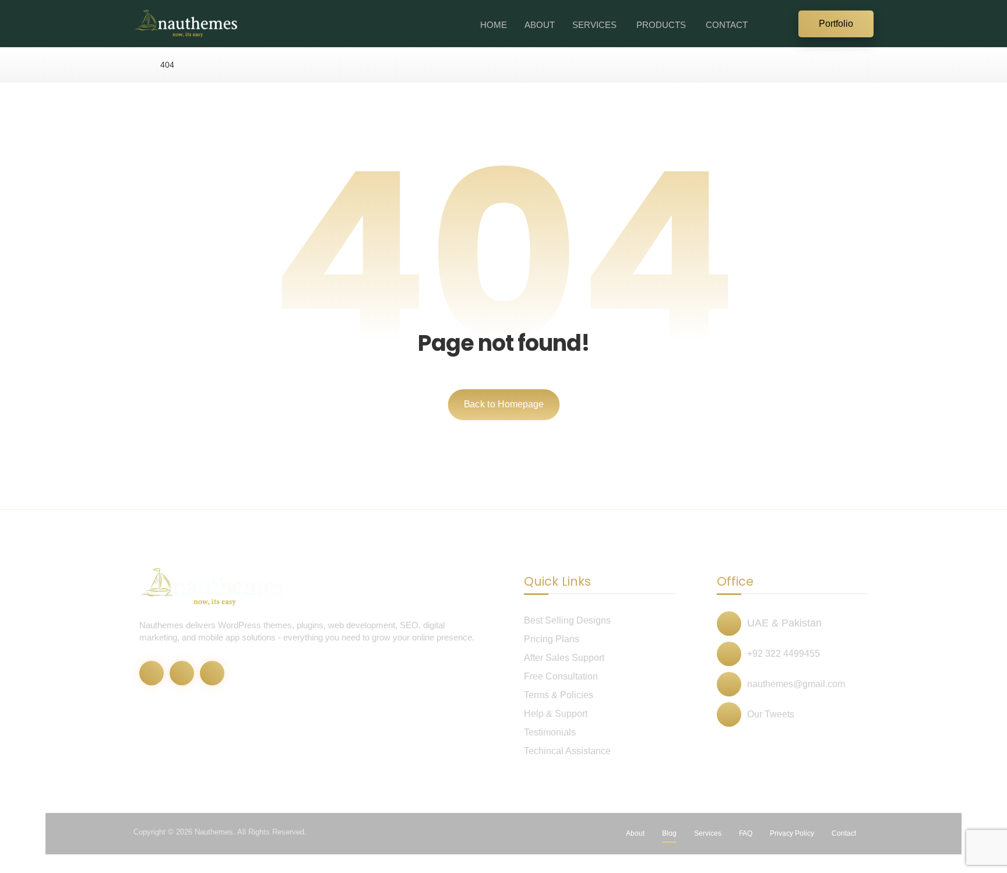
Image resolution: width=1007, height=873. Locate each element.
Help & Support (555, 714)
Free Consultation (561, 676)
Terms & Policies (558, 695)
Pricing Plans (551, 639)
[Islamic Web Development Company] (185, 23)
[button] (783, 22)
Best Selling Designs (567, 620)
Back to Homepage (503, 404)
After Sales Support (564, 658)
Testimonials (550, 732)
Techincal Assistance (567, 751)
